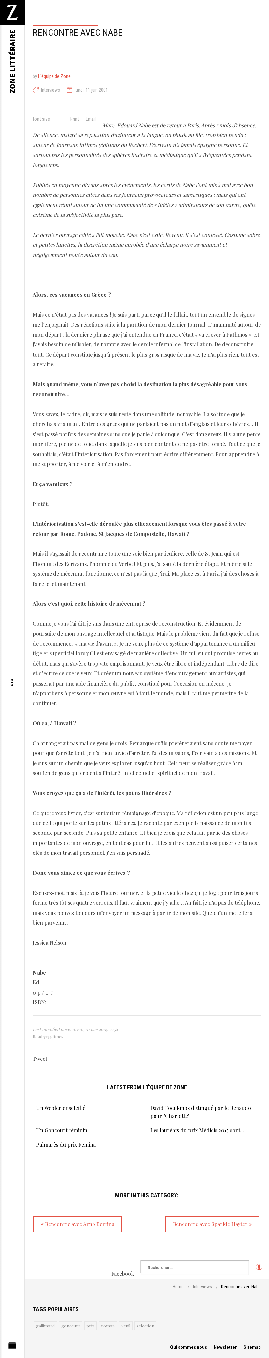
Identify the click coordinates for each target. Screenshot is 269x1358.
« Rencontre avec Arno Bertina (77, 1224)
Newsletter (225, 1347)
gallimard (45, 1325)
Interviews (50, 90)
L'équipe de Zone (54, 76)
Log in (259, 1269)
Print (74, 119)
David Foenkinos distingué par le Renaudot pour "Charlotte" (201, 1111)
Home (178, 1286)
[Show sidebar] (12, 1347)
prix (90, 1325)
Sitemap (252, 1347)
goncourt (70, 1325)
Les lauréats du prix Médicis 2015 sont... (197, 1130)
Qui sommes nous (188, 1347)
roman (108, 1325)
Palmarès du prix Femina (66, 1144)
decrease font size (55, 118)
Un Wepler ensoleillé (60, 1107)
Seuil (125, 1325)
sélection (145, 1325)
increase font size (61, 118)
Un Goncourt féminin (61, 1130)
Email (91, 119)
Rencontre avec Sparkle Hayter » (212, 1224)
